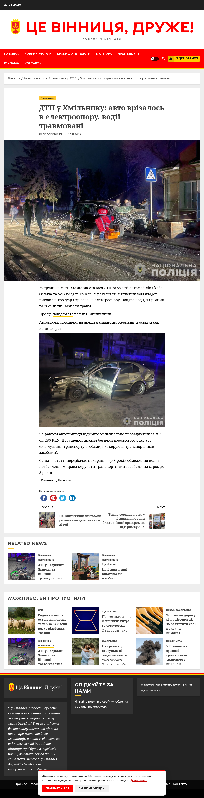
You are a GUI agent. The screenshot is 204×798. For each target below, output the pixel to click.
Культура (104, 53)
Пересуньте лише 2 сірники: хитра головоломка (116, 621)
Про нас (21, 784)
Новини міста (36, 53)
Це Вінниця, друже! (110, 28)
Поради (170, 610)
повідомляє (63, 314)
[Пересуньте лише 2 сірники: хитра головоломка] (85, 620)
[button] (163, 58)
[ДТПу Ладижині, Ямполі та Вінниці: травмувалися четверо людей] (21, 566)
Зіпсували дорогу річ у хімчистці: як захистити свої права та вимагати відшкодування (181, 626)
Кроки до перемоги (73, 53)
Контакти (33, 63)
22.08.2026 (112, 631)
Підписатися (187, 58)
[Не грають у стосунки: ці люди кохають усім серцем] (85, 651)
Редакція (36, 784)
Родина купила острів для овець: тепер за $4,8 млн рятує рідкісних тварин (52, 624)
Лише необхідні (91, 788)
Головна (11, 53)
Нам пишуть (128, 53)
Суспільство (109, 564)
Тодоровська (52, 134)
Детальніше (138, 780)
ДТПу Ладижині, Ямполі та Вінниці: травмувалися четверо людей (52, 574)
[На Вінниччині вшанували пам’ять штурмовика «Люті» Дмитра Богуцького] (85, 566)
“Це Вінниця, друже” (168, 685)
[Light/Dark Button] (155, 59)
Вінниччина (47, 98)
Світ (40, 610)
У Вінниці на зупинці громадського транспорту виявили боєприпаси (178, 657)
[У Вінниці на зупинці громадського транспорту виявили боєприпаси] (149, 651)
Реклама (11, 63)
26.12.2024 (75, 134)
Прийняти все (57, 788)
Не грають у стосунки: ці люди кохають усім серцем (114, 653)
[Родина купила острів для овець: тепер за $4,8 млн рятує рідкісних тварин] (21, 620)
